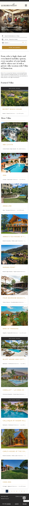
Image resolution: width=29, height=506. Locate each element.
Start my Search (14, 47)
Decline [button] (25, 503)
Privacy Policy (5, 498)
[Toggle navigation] (26, 5)
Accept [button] (17, 503)
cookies (8, 503)
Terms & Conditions (20, 496)
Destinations (4, 496)
